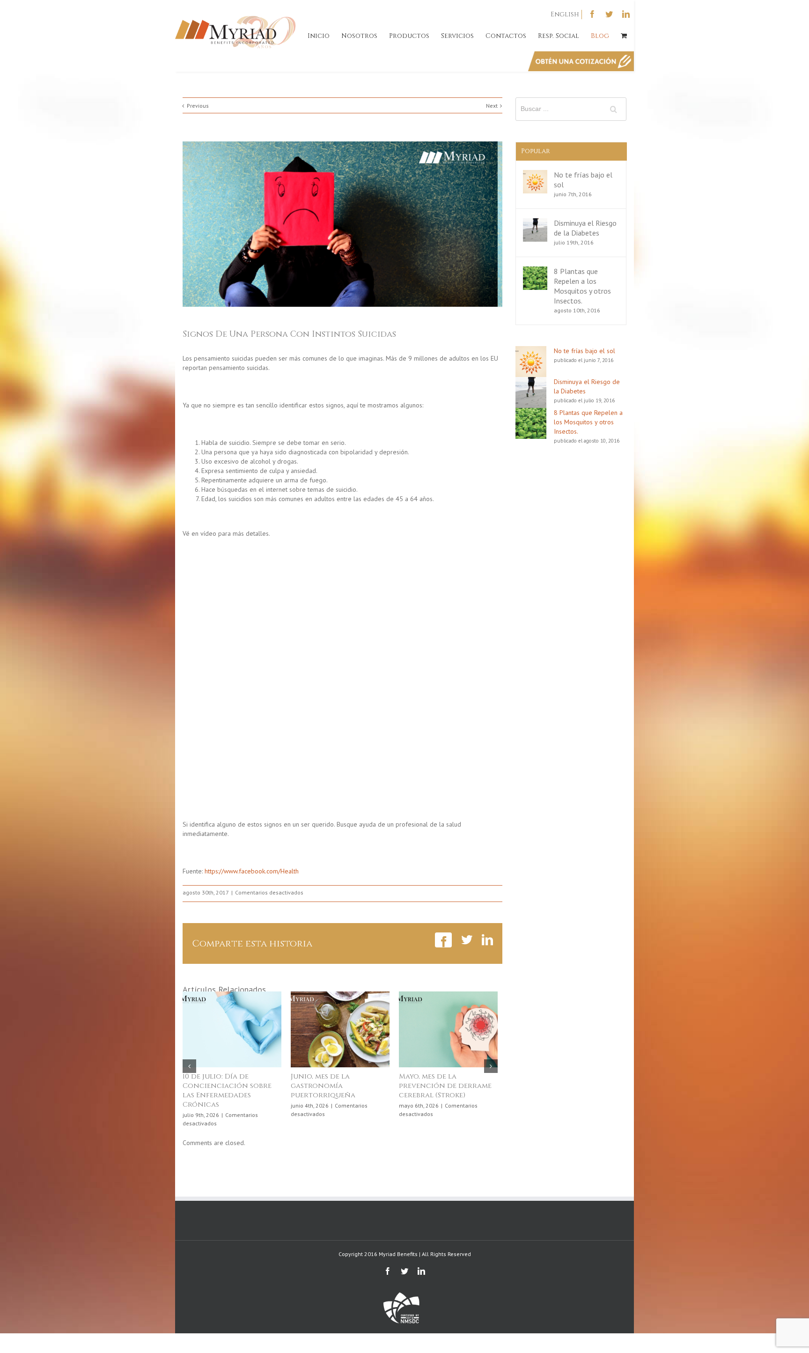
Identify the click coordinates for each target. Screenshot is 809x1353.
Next (492, 105)
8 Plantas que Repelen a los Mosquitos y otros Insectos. (582, 285)
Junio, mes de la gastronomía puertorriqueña (323, 1086)
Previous (198, 105)
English (565, 14)
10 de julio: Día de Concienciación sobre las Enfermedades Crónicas (227, 1090)
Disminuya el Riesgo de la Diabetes (585, 227)
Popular (535, 151)
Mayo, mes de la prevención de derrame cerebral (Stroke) (445, 1086)
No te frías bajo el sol (584, 351)
